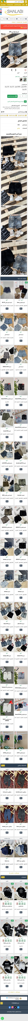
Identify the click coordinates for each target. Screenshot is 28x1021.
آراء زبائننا (5, 19)
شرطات (13, 22)
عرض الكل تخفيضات (14, 992)
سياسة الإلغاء (13, 115)
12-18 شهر (23, 86)
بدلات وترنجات (10, 4)
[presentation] (15, 70)
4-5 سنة (24, 89)
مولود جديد (3, 4)
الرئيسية (25, 22)
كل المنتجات (19, 22)
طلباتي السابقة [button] (23, 19)
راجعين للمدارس (17, 4)
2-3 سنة (12, 86)
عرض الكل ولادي (14, 873)
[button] (4, 2)
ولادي (18, 128)
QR (2, 112)
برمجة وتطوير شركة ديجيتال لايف (14, 1011)
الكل (23, 4)
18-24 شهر (17, 86)
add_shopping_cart (21, 308)
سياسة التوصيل (22, 115)
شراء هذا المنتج (12, 96)
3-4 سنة (7, 86)
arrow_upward (1, 1003)
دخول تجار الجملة (14, 19)
